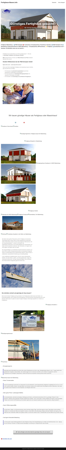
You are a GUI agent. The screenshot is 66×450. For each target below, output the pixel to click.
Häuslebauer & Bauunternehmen (10, 120)
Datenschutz (39, 448)
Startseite (54, 2)
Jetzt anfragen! (61, 2)
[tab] (10, 120)
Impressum (35, 448)
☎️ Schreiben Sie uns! (6, 438)
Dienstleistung (55, 122)
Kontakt (43, 448)
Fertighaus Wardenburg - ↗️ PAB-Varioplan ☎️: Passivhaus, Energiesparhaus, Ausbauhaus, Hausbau (26, 122)
